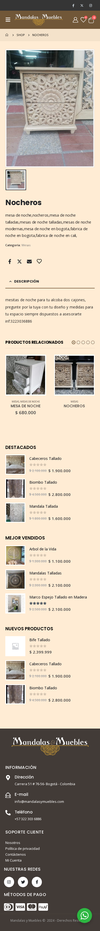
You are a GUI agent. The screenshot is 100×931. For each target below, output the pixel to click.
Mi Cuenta (13, 860)
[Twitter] (82, 5)
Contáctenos (15, 854)
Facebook (9, 261)
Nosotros (12, 842)
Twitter (19, 261)
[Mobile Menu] (9, 19)
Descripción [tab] (26, 281)
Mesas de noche (30, 401)
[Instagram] (90, 5)
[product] (25, 375)
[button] (73, 342)
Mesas (26, 245)
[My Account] (75, 20)
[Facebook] (73, 5)
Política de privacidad (22, 848)
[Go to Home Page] (7, 35)
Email (29, 261)
